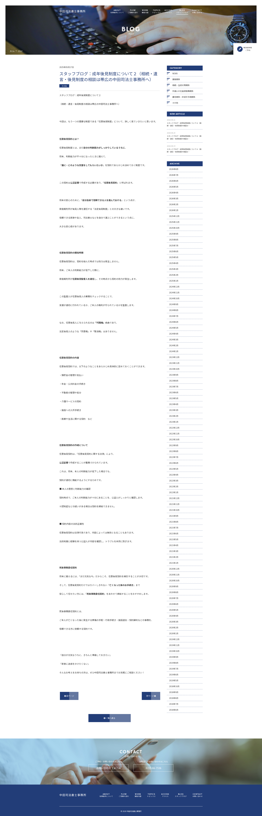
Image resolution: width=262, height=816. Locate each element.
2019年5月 (173, 680)
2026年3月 (173, 198)
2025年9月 (173, 233)
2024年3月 (173, 339)
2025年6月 (173, 251)
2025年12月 (174, 216)
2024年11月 (174, 292)
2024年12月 (174, 286)
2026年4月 (173, 192)
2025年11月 (174, 222)
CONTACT (197, 11)
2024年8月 (173, 310)
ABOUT (117, 11)
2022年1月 (173, 492)
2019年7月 (173, 668)
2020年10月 (174, 580)
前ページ (70, 695)
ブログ (20, 51)
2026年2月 (173, 204)
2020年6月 (173, 604)
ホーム (12, 51)
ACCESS (168, 11)
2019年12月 (174, 639)
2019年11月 (174, 645)
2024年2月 (173, 345)
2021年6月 (173, 533)
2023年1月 (173, 421)
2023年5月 (173, 398)
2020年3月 (173, 621)
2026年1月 (173, 210)
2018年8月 (173, 698)
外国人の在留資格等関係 (182, 91)
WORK (145, 11)
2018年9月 (173, 692)
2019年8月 (173, 662)
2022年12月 (174, 427)
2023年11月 (174, 363)
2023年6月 (173, 392)
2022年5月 (173, 468)
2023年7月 (173, 386)
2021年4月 (173, 545)
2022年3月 (173, 480)
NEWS (175, 73)
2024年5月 (173, 327)
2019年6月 (173, 674)
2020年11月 (174, 574)
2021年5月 (173, 539)
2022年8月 (173, 451)
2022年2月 (173, 486)
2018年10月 (174, 686)
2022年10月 (174, 439)
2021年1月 (173, 562)
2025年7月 (173, 245)
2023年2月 (173, 416)
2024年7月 (173, 316)
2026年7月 (173, 175)
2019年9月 (173, 657)
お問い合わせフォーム (108, 768)
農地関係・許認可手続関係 (183, 97)
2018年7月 (173, 704)
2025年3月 (173, 269)
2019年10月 (174, 651)
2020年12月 (174, 568)
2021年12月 (174, 498)
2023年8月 (173, 380)
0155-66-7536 (153, 768)
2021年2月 (173, 557)
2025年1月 (173, 280)
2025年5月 (173, 257)
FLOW (133, 11)
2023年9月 (173, 374)
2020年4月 (173, 615)
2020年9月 (173, 586)
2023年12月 (174, 357)
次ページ (150, 695)
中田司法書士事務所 (72, 11)
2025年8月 (173, 239)
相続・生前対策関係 (181, 85)
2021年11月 (174, 504)
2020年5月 (173, 610)
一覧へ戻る (110, 718)
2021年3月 (173, 551)
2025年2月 (173, 275)
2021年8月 (173, 521)
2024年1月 (173, 351)
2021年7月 (173, 527)
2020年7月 (173, 598)
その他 (175, 102)
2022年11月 (174, 433)
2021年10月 (174, 510)
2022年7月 (173, 457)
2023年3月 (173, 410)
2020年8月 (173, 592)
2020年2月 (173, 627)
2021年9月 (173, 515)
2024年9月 (173, 304)
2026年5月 (173, 186)
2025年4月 (173, 263)
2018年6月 (173, 709)
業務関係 (176, 79)
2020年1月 (173, 633)
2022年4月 (173, 474)
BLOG (182, 11)
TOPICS (156, 11)
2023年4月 (173, 404)
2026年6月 (173, 180)
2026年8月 (173, 169)
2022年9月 (173, 445)
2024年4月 (173, 333)
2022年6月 (173, 463)
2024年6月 (173, 322)
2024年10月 (174, 298)
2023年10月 (174, 369)
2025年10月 (174, 227)
